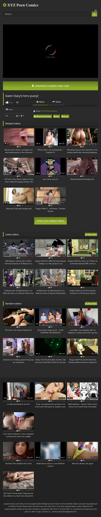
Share (58, 102)
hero (57, 116)
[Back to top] (93, 509)
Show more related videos (50, 221)
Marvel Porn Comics (44, 116)
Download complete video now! (52, 85)
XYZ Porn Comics (22, 5)
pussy (66, 116)
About (41, 102)
